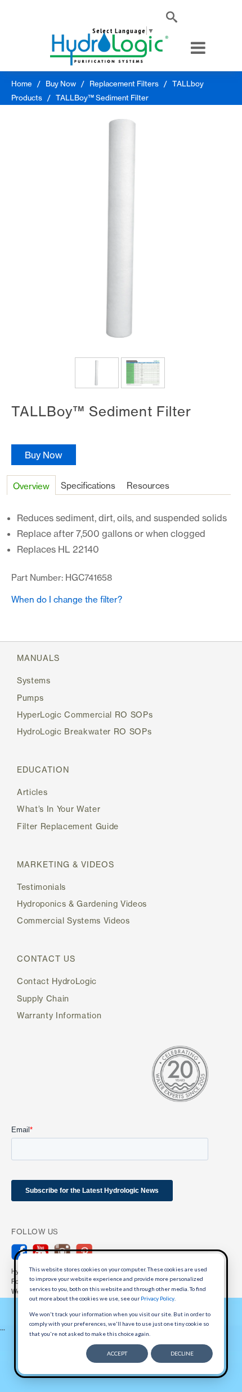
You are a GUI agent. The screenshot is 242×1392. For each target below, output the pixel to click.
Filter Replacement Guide (68, 826)
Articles (32, 792)
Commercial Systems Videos (73, 920)
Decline (182, 1353)
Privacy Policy (157, 1298)
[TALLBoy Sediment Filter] (121, 228)
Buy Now (61, 83)
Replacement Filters (124, 83)
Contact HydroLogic (57, 981)
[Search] (171, 19)
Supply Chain (43, 998)
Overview (31, 486)
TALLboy (188, 83)
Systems (34, 680)
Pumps (30, 697)
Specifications (88, 485)
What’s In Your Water (58, 809)
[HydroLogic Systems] (109, 48)
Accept (117, 1353)
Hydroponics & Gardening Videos (82, 903)
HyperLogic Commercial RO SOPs (85, 714)
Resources (148, 485)
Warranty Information (59, 1015)
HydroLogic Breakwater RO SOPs (84, 731)
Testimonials (41, 887)
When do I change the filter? (66, 599)
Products (26, 97)
